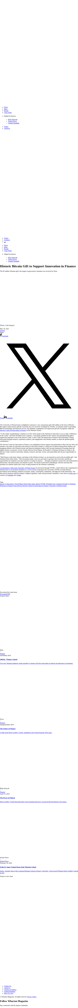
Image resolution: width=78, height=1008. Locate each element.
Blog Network (12, 119)
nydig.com (72, 473)
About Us (7, 988)
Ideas (5, 109)
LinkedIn (10, 475)
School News (12, 121)
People (6, 111)
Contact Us (7, 986)
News (6, 107)
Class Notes (8, 112)
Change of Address (10, 990)
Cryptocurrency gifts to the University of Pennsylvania (17, 468)
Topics (6, 126)
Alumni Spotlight (13, 123)
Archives (7, 128)
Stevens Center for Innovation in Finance (13, 430)
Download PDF (5, 594)
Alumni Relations (9, 991)
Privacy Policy (32, 997)
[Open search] (5, 242)
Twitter (18, 475)
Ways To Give (8, 993)
